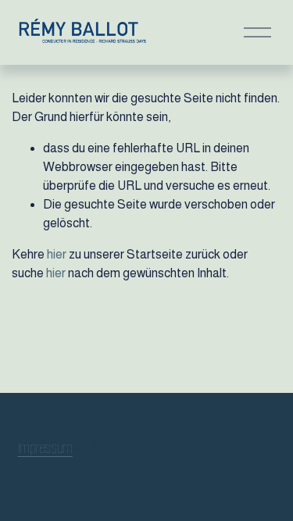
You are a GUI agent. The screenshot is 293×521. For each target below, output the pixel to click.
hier (56, 254)
